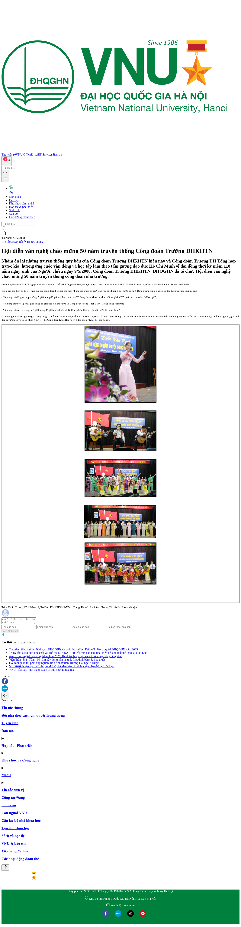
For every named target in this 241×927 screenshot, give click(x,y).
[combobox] (6, 161)
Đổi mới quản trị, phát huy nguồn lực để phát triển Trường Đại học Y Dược (54, 663)
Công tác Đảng (13, 798)
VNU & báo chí (14, 843)
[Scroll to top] (5, 867)
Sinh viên (14, 210)
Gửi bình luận (10, 630)
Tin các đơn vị (13, 790)
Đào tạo (13, 200)
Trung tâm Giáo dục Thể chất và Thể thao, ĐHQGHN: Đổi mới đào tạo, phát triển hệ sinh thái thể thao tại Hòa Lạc (77, 652)
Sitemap (57, 154)
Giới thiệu (15, 196)
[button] (120, 681)
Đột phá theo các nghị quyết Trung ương (33, 715)
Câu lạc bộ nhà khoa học (21, 820)
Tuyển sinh (10, 723)
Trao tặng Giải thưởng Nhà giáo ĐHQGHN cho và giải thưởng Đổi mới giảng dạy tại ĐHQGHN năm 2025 (73, 649)
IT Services (45, 154)
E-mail (35, 154)
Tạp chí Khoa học (15, 828)
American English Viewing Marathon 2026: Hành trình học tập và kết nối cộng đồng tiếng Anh (65, 656)
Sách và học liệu (14, 836)
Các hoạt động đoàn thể (20, 859)
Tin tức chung (35, 241)
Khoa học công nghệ (21, 203)
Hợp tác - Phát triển (17, 746)
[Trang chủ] (114, 151)
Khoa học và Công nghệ (20, 760)
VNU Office (23, 154)
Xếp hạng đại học (15, 851)
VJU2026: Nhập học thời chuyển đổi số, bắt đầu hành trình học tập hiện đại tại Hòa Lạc (61, 666)
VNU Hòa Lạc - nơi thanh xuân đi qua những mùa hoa (42, 669)
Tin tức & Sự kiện (13, 241)
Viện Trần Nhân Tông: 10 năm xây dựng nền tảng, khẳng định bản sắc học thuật (57, 659)
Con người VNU (14, 813)
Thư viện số (9, 154)
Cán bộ (13, 213)
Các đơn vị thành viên (22, 217)
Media (6, 775)
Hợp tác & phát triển (21, 206)
